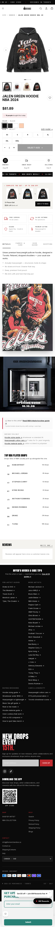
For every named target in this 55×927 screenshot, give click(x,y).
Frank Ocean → (34, 608)
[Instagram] (4, 771)
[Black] (4, 125)
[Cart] (52, 8)
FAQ (3, 853)
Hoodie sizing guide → (13, 437)
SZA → (31, 669)
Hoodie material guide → (14, 443)
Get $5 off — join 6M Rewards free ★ (32, 894)
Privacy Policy (34, 820)
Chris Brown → (34, 615)
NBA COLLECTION (9, 820)
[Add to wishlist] (50, 98)
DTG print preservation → (38, 696)
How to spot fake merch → (13, 721)
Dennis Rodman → (35, 684)
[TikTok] (10, 771)
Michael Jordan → (35, 626)
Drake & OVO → (9, 587)
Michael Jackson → (36, 587)
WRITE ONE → (46, 545)
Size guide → (47, 129)
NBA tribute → (33, 601)
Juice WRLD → (34, 590)
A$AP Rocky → (34, 612)
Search (31, 817)
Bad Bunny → (33, 644)
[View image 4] (36, 86)
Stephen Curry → (35, 648)
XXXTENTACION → (35, 619)
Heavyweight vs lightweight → (14, 700)
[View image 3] (26, 86)
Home (4, 15)
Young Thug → (34, 673)
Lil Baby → (32, 676)
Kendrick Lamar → (10, 598)
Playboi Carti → (34, 605)
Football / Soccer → (36, 633)
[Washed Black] (10, 125)
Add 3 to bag (42, 204)
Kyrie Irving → (33, 651)
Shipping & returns (9, 850)
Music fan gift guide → (11, 703)
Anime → (31, 641)
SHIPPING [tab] (47, 244)
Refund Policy (34, 824)
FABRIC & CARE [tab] (20, 244)
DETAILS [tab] (7, 244)
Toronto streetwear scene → (39, 700)
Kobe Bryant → (34, 623)
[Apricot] (21, 125)
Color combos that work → (13, 714)
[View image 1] (7, 86)
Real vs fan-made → (11, 707)
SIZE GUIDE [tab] (35, 244)
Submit (28, 922)
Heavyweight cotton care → (16, 440)
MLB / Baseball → (35, 637)
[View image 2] (16, 86)
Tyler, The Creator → (11, 601)
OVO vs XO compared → (12, 717)
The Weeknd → (9, 590)
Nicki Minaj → (33, 680)
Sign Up (46, 763)
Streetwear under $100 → (13, 696)
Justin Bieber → (34, 598)
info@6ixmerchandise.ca (11, 842)
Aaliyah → (32, 658)
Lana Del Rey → (34, 655)
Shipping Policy (34, 828)
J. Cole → (32, 662)
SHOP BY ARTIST (8, 817)
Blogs (31, 832)
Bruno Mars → (33, 594)
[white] (16, 125)
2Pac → (31, 630)
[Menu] (3, 8)
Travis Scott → (8, 594)
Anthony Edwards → (36, 666)
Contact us (6, 846)
